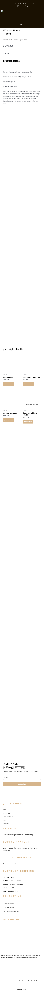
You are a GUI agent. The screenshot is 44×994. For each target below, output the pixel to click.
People (10, 40)
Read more (28, 421)
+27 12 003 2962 (9, 907)
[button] (33, 15)
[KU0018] (22, 132)
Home (5, 40)
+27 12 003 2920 (33, 3)
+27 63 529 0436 (20, 3)
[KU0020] (22, 170)
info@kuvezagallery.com (23, 6)
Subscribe (22, 784)
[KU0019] (22, 208)
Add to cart (8, 384)
